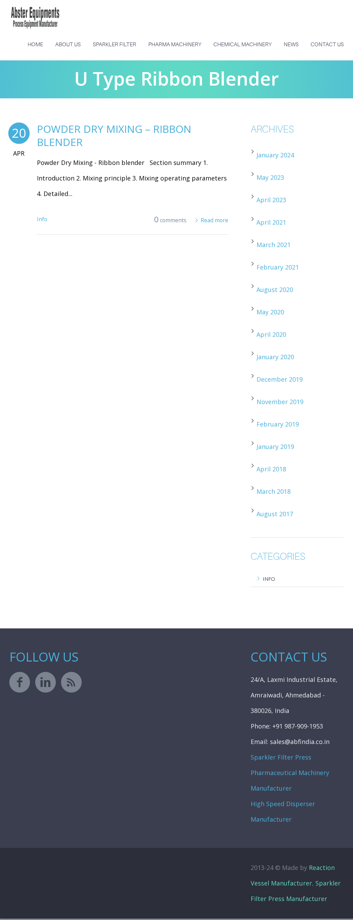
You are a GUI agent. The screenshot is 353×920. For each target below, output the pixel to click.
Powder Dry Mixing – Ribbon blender (114, 135)
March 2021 (273, 245)
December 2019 (279, 379)
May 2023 (270, 177)
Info (42, 219)
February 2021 (277, 267)
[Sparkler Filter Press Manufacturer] (35, 12)
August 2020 (274, 289)
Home (35, 44)
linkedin (45, 682)
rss (71, 682)
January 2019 (275, 446)
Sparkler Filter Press (281, 757)
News (291, 44)
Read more (214, 220)
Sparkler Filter (114, 44)
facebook (19, 682)
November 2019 (279, 402)
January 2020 (275, 357)
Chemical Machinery (242, 44)
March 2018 (273, 491)
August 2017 (274, 514)
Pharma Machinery (174, 44)
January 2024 (275, 155)
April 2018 (271, 469)
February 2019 (277, 424)
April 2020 (271, 334)
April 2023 (271, 200)
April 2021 (271, 222)
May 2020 (270, 312)
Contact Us (327, 44)
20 (19, 133)
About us (68, 44)
